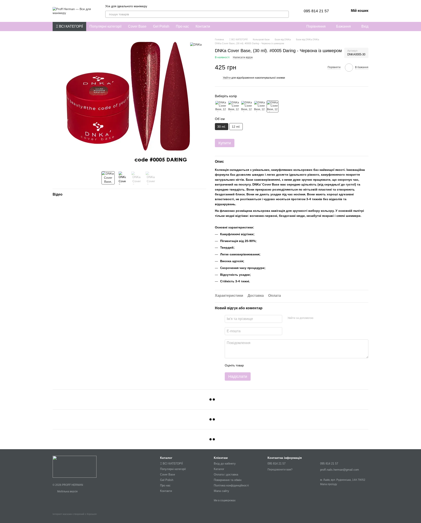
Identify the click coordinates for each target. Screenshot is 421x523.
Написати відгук (243, 57)
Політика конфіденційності (231, 485)
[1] (221, 106)
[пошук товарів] (285, 14)
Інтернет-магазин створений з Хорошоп (75, 514)
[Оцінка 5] (279, 365)
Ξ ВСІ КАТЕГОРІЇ (69, 26)
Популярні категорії (105, 26)
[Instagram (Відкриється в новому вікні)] (153, 6)
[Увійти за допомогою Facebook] (318, 318)
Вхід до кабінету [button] (225, 463)
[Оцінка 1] (251, 365)
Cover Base (137, 26)
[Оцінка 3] (265, 365)
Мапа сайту (221, 491)
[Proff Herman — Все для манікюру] (74, 466)
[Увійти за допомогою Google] (325, 318)
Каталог (219, 469)
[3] (247, 106)
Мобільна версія (67, 491)
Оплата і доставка (226, 474)
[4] (260, 106)
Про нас (182, 26)
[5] (272, 106)
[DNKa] (196, 44)
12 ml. (236, 126)
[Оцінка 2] (258, 365)
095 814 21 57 (316, 11)
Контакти (203, 26)
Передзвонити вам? (280, 469)
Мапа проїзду (328, 484)
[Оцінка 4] (272, 365)
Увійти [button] (227, 77)
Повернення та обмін (227, 480)
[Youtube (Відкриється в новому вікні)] (169, 6)
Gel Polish (161, 26)
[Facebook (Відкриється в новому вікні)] (164, 6)
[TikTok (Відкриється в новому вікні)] (158, 6)
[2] (234, 106)
